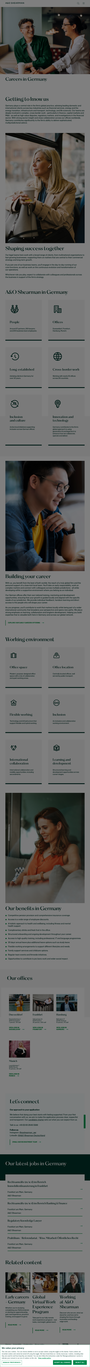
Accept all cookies (62, 1362)
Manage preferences (12, 1362)
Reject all (80, 1362)
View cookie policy (44, 1358)
